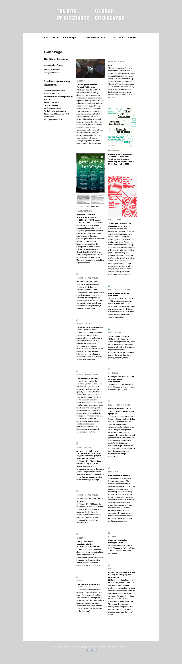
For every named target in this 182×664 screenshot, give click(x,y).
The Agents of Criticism (119, 336)
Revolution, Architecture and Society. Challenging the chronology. (122, 574)
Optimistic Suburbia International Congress (87, 216)
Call (110, 65)
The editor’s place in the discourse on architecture (120, 224)
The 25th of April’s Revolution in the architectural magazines (88, 544)
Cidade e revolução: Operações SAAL (117, 541)
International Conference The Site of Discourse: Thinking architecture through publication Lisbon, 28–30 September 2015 (121, 159)
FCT (74, 647)
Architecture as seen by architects (119, 294)
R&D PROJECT (70, 37)
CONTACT (117, 37)
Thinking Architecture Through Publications (86, 86)
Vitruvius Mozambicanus (88, 378)
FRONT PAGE (51, 37)
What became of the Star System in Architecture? (88, 282)
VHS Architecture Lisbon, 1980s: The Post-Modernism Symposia (121, 411)
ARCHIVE (133, 37)
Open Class (113, 373)
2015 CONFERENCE (95, 37)
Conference (113, 151)
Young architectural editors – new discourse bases (89, 328)
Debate (111, 569)
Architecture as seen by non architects (89, 499)
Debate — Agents (116, 220)
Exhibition (81, 81)
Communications (116, 61)
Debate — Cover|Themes (87, 278)
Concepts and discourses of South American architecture (121, 379)
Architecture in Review (119, 475)
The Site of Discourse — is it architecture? (89, 585)
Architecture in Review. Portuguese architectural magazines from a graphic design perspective (88, 454)
